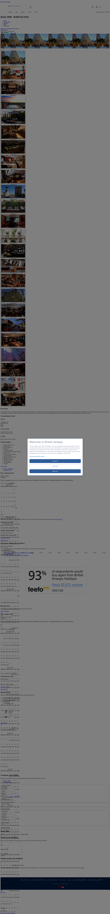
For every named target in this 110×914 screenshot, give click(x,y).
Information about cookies (36, 456)
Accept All (55, 461)
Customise (55, 466)
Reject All (55, 471)
